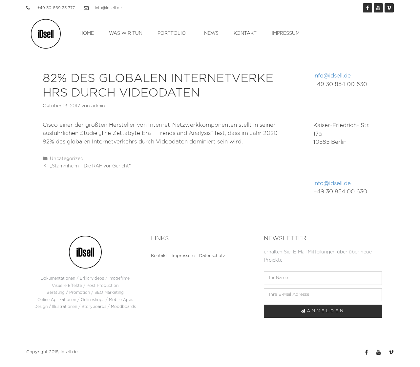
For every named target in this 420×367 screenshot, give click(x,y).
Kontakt (245, 33)
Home (86, 33)
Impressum (286, 33)
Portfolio (172, 33)
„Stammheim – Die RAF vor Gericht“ (90, 165)
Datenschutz (212, 256)
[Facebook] (367, 7)
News (211, 33)
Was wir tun (125, 33)
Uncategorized (66, 158)
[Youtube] (378, 7)
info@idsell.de (332, 75)
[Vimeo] (389, 7)
